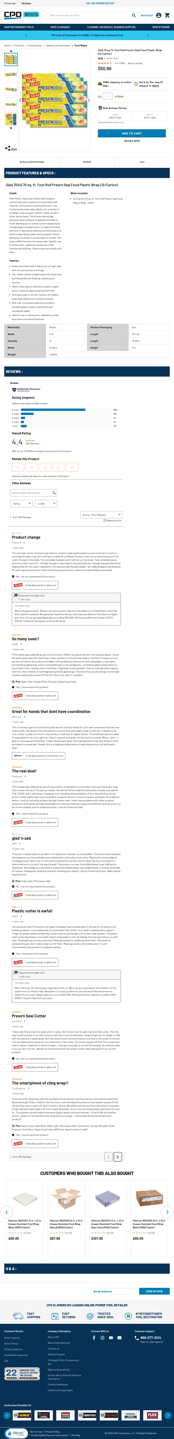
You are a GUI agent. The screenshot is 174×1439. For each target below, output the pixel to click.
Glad (100, 58)
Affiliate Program (56, 1354)
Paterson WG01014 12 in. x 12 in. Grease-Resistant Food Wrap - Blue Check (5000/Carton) (107, 1224)
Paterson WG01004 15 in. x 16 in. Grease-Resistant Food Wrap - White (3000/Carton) (149, 1224)
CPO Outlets (26, 3)
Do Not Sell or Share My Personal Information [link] (64, 1377)
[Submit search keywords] (134, 15)
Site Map (76, 1435)
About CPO (53, 1337)
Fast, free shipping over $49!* (100, 3)
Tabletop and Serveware (58, 45)
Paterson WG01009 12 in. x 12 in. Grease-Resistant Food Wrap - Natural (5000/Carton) (66, 1224)
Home (7, 45)
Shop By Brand (161, 27)
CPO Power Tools (10, 3)
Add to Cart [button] (132, 133)
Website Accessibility (59, 1369)
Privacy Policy (53, 1431)
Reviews (87, 162)
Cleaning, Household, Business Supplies (111, 27)
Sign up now (154, 1291)
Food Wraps (80, 45)
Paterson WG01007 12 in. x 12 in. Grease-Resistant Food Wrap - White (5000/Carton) (25, 1224)
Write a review (135, 63)
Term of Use (36, 1431)
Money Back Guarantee (16, 1355)
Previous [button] (26, 35)
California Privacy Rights (60, 1390)
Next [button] (148, 35)
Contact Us (53, 1348)
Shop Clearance (60, 27)
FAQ (6, 1360)
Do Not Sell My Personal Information (49, 1435)
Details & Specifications (32, 162)
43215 (155, 85)
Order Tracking (11, 1337)
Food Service (34, 45)
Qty (100, 96)
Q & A (142, 162)
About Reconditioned (59, 1342)
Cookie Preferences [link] (58, 1384)
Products (19, 45)
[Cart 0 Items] (167, 14)
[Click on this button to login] (158, 15)
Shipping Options (13, 1349)
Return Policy (11, 1343)
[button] (11, 59)
